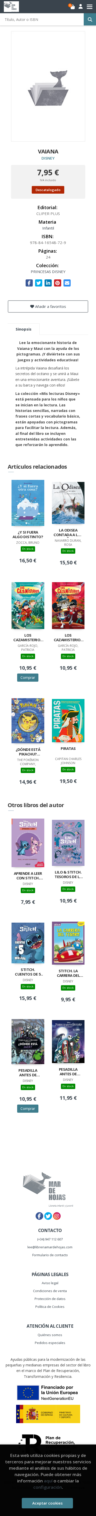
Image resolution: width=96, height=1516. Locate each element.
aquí (48, 1481)
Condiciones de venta (50, 1291)
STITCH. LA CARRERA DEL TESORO (68, 973)
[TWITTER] (48, 1216)
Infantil (48, 228)
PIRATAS (68, 748)
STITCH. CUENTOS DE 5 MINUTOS (28, 972)
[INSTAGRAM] (57, 1216)
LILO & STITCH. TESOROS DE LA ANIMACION (68, 875)
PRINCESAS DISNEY (48, 271)
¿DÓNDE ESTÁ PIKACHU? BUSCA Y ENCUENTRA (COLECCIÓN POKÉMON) (28, 752)
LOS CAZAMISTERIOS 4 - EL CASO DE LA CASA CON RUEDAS (68, 638)
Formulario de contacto (50, 1255)
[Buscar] (90, 19)
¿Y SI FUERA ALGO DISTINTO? (28, 534)
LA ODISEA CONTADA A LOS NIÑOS (68, 533)
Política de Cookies (50, 1306)
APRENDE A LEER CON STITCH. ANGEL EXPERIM (28, 876)
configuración (47, 1487)
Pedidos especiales (50, 1342)
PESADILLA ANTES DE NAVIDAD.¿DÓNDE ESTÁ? (28, 1073)
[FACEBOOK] (39, 1216)
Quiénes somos (50, 1335)
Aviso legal (50, 1283)
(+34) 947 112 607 (50, 1239)
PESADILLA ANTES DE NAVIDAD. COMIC (68, 1072)
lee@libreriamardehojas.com (49, 1247)
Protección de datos (50, 1298)
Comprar (27, 677)
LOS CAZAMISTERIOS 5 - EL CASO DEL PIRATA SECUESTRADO (27, 638)
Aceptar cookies (47, 1503)
